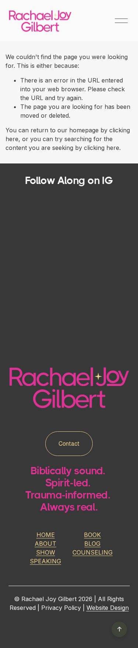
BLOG (92, 543)
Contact (69, 444)
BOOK (92, 534)
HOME (45, 534)
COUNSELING (92, 552)
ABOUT (45, 543)
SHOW (45, 552)
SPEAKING (45, 561)
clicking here (101, 147)
